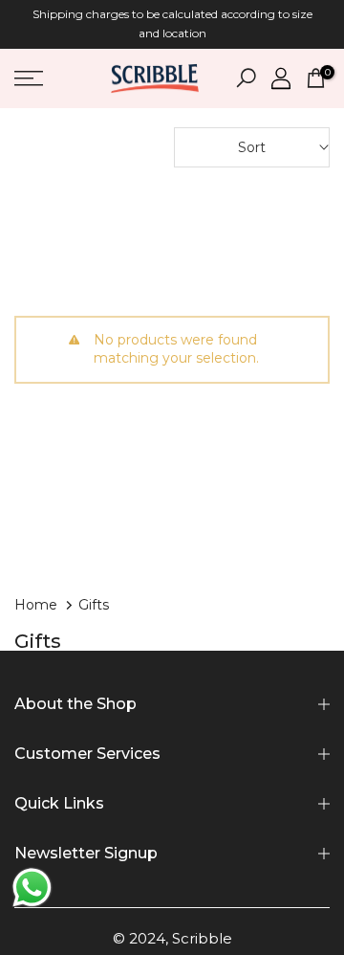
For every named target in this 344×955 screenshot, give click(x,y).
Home (35, 604)
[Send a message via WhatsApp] (32, 887)
